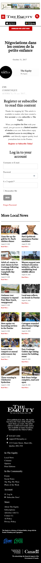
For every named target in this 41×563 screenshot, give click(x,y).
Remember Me (11, 191)
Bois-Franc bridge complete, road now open (30, 380)
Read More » (4, 246)
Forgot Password (10, 205)
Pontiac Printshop (7, 532)
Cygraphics (19, 532)
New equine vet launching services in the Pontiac (9, 326)
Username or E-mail (11, 162)
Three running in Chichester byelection (8, 380)
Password (7, 172)
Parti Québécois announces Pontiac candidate (30, 239)
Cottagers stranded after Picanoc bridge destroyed (30, 326)
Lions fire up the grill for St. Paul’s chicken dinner (8, 239)
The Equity (26, 71)
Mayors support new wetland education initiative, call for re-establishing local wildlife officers (31, 267)
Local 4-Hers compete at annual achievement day (9, 351)
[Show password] (34, 175)
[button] (3, 17)
